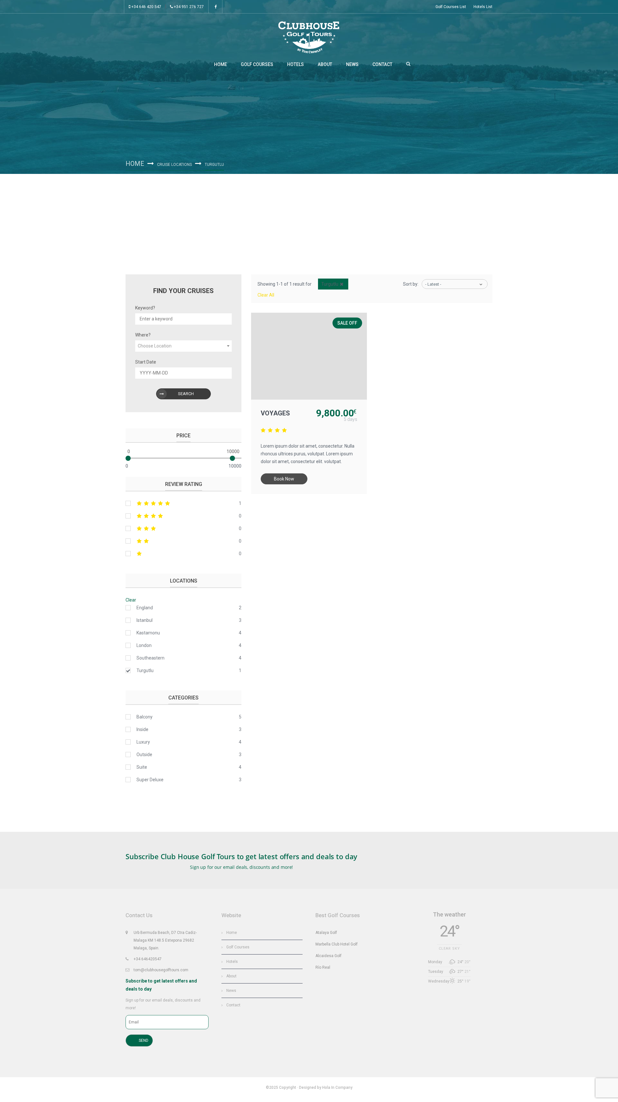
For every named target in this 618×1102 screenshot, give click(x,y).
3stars (183, 528)
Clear (131, 600)
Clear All (266, 295)
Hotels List (482, 7)
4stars (183, 516)
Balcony (144, 716)
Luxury (143, 742)
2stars (183, 541)
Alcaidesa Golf (328, 956)
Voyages (275, 413)
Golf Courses (257, 64)
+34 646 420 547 (145, 7)
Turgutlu (145, 670)
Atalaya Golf (326, 932)
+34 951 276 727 (188, 7)
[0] (128, 458)
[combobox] (183, 346)
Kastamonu (148, 632)
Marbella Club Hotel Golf (336, 944)
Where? (143, 334)
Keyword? (145, 307)
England (144, 607)
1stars (183, 553)
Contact (382, 64)
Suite (141, 767)
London (144, 645)
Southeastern (150, 657)
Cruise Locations (174, 164)
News (352, 64)
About (325, 64)
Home (220, 64)
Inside (142, 729)
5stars (183, 503)
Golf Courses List (450, 7)
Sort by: (410, 284)
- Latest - (433, 284)
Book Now (284, 478)
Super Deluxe (150, 779)
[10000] (232, 458)
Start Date (145, 362)
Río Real (322, 967)
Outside (144, 754)
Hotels (295, 64)
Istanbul (144, 620)
